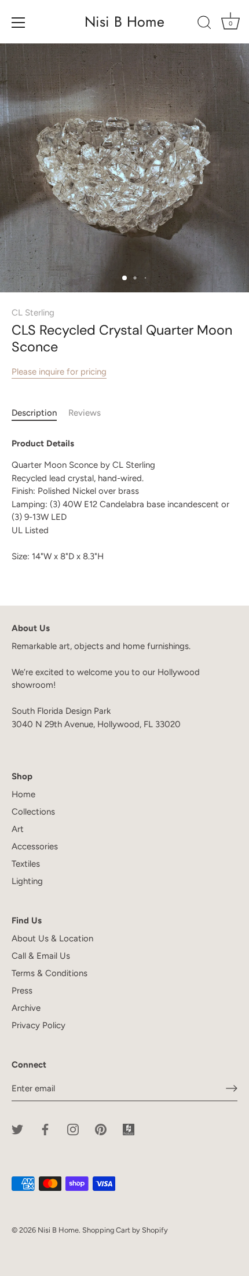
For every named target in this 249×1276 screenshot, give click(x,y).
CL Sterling (33, 312)
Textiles (26, 864)
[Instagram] (73, 1129)
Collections (33, 811)
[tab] (40, 413)
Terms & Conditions (49, 973)
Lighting (27, 881)
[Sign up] (231, 1088)
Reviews (84, 413)
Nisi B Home (124, 22)
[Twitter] (17, 1129)
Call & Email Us (41, 956)
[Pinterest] (101, 1129)
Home (23, 794)
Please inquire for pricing (59, 371)
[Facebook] (45, 1129)
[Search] (204, 24)
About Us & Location (52, 938)
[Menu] (18, 22)
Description (34, 413)
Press (22, 990)
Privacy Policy (38, 1025)
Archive (26, 1008)
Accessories (35, 846)
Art (18, 829)
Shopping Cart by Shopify (125, 1230)
